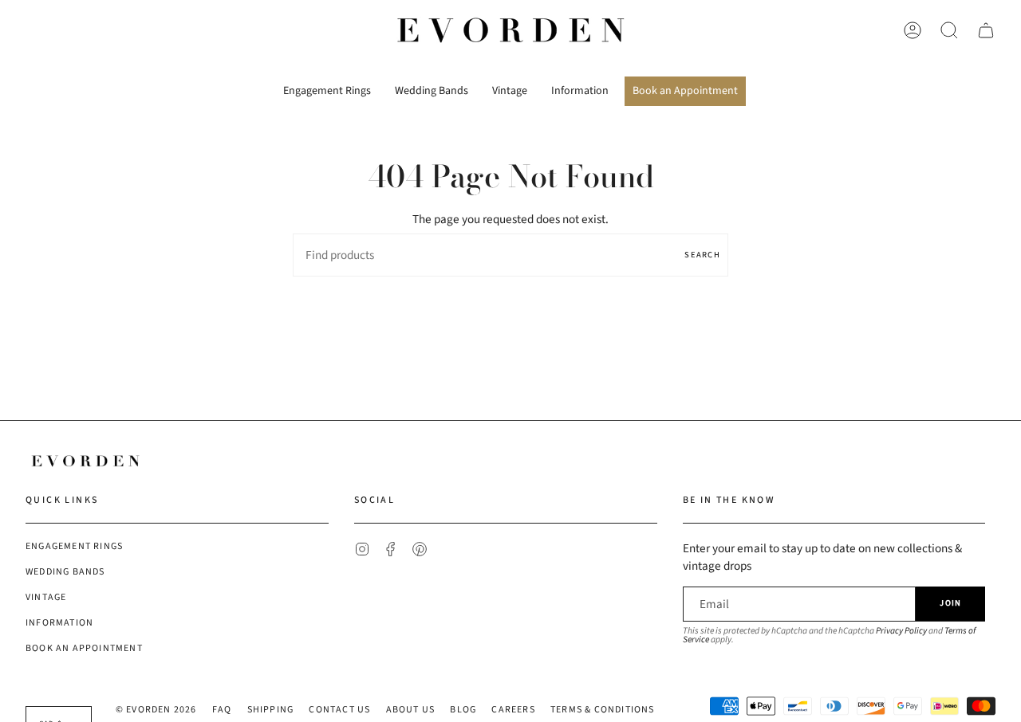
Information (59, 623)
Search (702, 255)
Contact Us (339, 709)
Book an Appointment (84, 648)
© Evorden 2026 (156, 709)
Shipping (270, 709)
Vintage (46, 597)
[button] (327, 85)
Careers (512, 709)
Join (950, 603)
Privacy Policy (901, 631)
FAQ (222, 709)
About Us (411, 709)
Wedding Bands (65, 572)
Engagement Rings (74, 546)
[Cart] (986, 30)
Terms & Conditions (602, 709)
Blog (463, 709)
